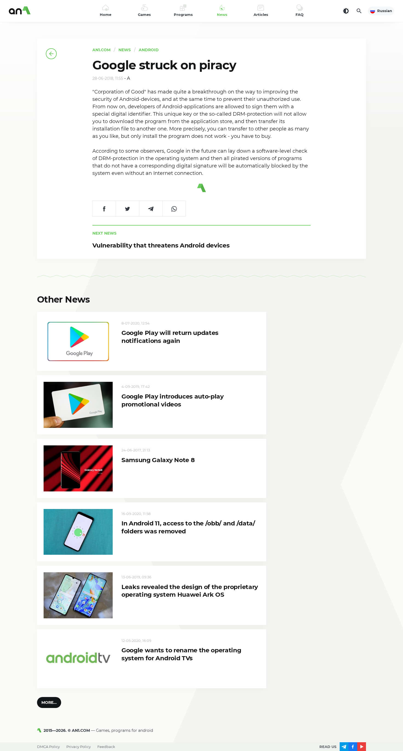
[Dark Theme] (346, 11)
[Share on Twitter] (127, 208)
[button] (49, 702)
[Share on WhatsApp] (174, 208)
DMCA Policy (48, 746)
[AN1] (40, 730)
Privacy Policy (78, 746)
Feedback (106, 746)
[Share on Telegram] (150, 208)
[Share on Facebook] (104, 208)
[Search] (359, 11)
